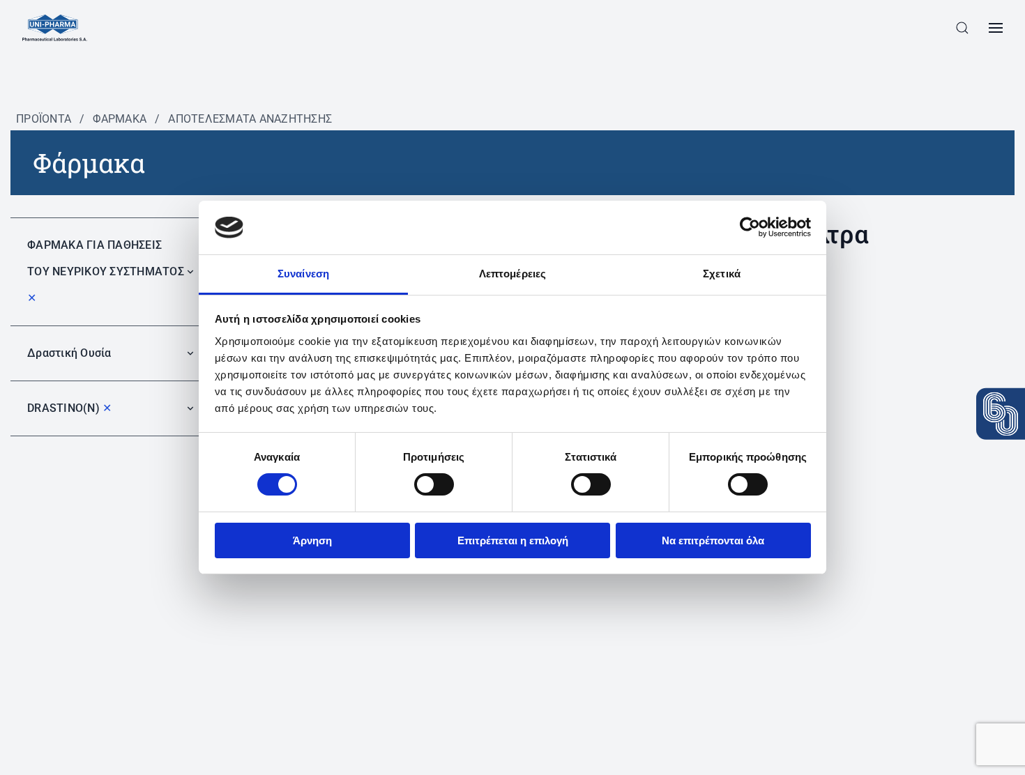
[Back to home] (54, 28)
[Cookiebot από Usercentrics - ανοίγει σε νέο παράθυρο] (750, 227)
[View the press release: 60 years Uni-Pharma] (1000, 414)
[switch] (434, 484)
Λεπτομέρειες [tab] (512, 273)
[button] (962, 28)
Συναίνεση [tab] (303, 273)
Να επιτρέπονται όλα (713, 540)
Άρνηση (312, 540)
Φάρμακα (119, 118)
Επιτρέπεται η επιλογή (512, 540)
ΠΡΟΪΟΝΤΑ (43, 118)
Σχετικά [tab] (722, 273)
